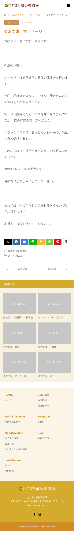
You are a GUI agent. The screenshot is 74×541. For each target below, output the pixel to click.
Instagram (40, 514)
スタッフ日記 (11, 23)
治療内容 (42, 400)
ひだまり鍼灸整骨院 (28, 526)
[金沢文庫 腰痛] (53, 269)
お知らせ (9, 443)
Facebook (34, 514)
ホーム (8, 400)
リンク (8, 465)
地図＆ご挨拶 (11, 438)
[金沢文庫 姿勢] (20, 269)
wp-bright (21, 251)
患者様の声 (43, 405)
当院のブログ (44, 438)
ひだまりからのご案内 (16, 449)
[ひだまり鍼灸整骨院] (39, 5)
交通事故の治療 (13, 422)
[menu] (68, 5)
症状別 (41, 422)
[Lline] (33, 242)
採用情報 (9, 471)
